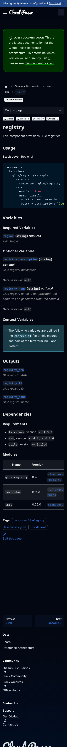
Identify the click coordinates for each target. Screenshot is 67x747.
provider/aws (38, 527)
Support (8, 710)
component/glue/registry (29, 520)
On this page (14, 110)
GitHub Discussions (16, 668)
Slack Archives (13, 682)
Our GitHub (11, 716)
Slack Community (15, 676)
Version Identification (39, 63)
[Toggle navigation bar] (5, 12)
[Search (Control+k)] (61, 12)
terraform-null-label (43, 341)
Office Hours (11, 690)
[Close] (64, 3)
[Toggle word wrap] (54, 167)
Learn (7, 642)
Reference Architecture (19, 648)
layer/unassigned (15, 527)
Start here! (55, 3)
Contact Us (10, 724)
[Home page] (6, 86)
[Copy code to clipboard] (60, 167)
